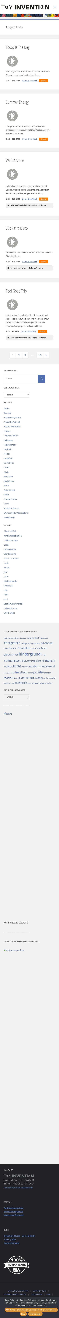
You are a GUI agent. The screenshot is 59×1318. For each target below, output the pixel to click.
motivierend (47, 666)
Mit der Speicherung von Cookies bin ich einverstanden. (31, 1310)
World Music (9, 613)
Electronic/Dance (11, 558)
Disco (6, 545)
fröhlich (33, 648)
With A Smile (15, 160)
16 (39, 355)
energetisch (12, 643)
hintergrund (29, 654)
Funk (6, 563)
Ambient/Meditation (13, 536)
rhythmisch (9, 678)
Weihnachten (9, 517)
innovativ (26, 661)
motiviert (7, 673)
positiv (38, 672)
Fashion (7, 431)
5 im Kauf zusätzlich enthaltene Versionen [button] (28, 205)
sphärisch (7, 683)
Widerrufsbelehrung (15, 1295)
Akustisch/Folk (10, 531)
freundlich (24, 648)
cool (29, 638)
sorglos (45, 678)
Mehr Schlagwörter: (15, 690)
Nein (23, 1314)
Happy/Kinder (10, 445)
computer (23, 638)
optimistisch (19, 672)
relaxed (47, 673)
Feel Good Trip (16, 291)
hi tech (43, 655)
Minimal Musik (10, 581)
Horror (7, 454)
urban (29, 683)
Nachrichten (9, 481)
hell (16, 654)
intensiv (49, 660)
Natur (6, 486)
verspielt (36, 683)
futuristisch (42, 648)
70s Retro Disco (17, 228)
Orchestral (8, 586)
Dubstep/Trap (10, 549)
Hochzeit (8, 449)
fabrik (6, 648)
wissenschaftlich (46, 683)
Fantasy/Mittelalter (12, 426)
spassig (52, 678)
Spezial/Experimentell (13, 604)
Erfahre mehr (35, 1314)
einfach (36, 638)
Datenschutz (40, 1291)
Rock (6, 595)
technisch (21, 682)
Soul (6, 599)
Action (6, 408)
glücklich (9, 654)
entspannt (26, 643)
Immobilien (9, 463)
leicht (17, 666)
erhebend (46, 643)
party (30, 673)
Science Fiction (10, 499)
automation (13, 638)
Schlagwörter (11, 388)
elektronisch (44, 638)
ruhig (17, 678)
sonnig (38, 677)
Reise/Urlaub (9, 490)
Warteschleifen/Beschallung (16, 513)
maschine (25, 667)
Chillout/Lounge (11, 540)
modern (34, 666)
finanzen (13, 648)
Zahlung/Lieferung (18, 1291)
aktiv (6, 638)
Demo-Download (29, 81)
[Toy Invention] (25, 7)
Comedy (7, 413)
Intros (6, 467)
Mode (6, 472)
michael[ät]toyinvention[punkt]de (18, 1187)
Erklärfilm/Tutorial (12, 422)
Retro (6, 495)
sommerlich (26, 677)
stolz (13, 683)
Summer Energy (17, 102)
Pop (5, 590)
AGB (48, 1295)
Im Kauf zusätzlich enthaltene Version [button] (27, 268)
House (6, 567)
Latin (6, 577)
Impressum (36, 1295)
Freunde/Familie (11, 436)
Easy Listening (10, 554)
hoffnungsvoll (12, 660)
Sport (6, 504)
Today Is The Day (17, 47)
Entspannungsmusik (12, 417)
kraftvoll (8, 666)
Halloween (8, 440)
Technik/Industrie (11, 508)
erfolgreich (35, 643)
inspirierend (37, 660)
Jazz (5, 572)
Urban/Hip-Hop (10, 608)
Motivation (8, 477)
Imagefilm (8, 458)
